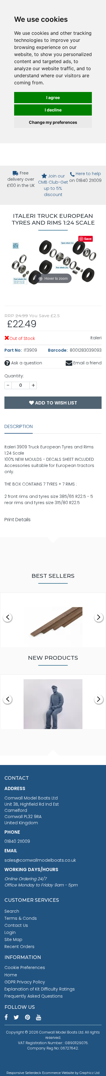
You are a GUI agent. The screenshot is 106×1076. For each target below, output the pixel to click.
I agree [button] (53, 97)
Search (11, 911)
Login (10, 932)
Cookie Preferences (24, 967)
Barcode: (58, 350)
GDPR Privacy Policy (24, 982)
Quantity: (14, 376)
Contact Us (16, 925)
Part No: (13, 350)
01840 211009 (17, 841)
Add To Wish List (55, 402)
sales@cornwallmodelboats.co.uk (40, 860)
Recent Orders (19, 947)
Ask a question (26, 363)
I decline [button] (53, 109)
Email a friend (87, 363)
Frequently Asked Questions (33, 996)
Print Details (17, 519)
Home (10, 975)
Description (18, 426)
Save (88, 238)
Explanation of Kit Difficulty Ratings (39, 989)
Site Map (13, 939)
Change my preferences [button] (53, 122)
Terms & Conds (20, 918)
